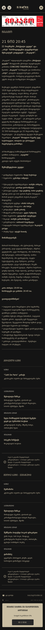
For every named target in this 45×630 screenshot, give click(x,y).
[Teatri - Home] (22, 8)
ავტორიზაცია (9, 8)
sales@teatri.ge (34, 595)
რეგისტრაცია (4, 8)
